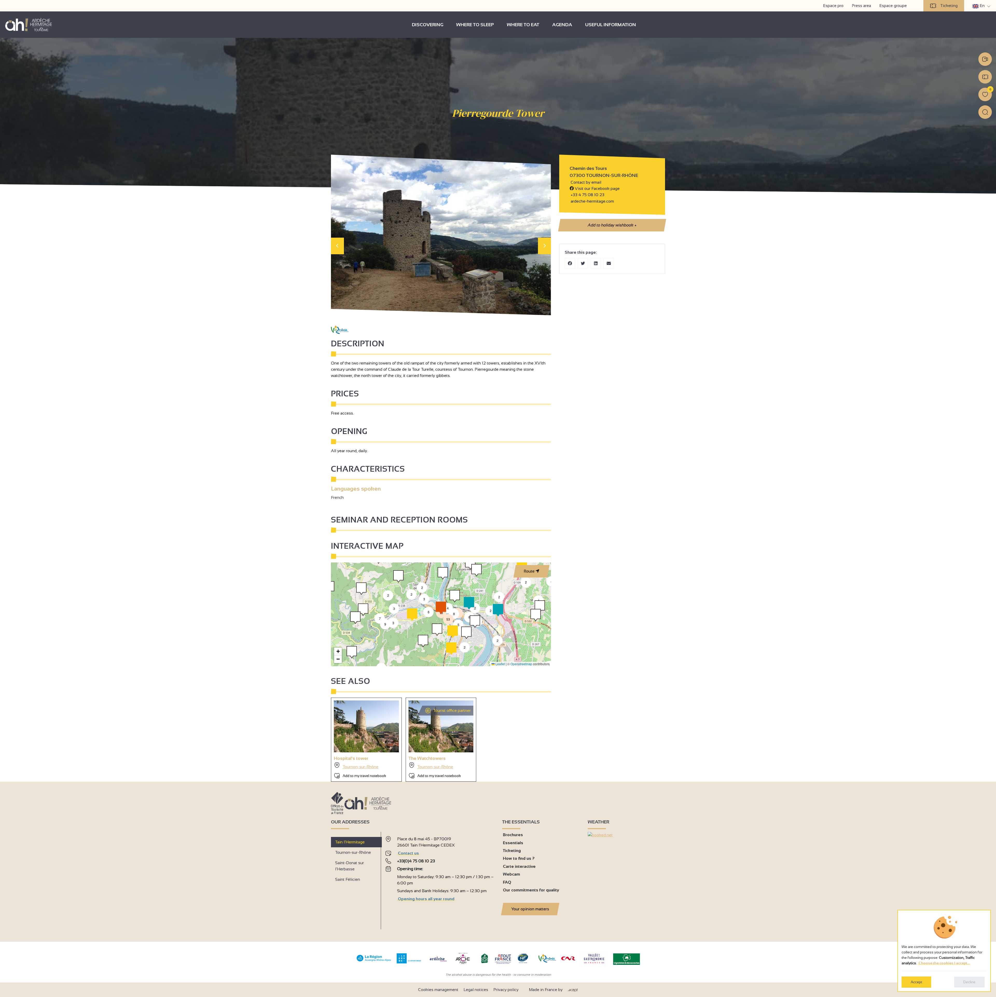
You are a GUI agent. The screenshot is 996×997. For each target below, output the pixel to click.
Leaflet (500, 664)
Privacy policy (505, 989)
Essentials (513, 843)
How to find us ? (519, 858)
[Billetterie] (985, 77)
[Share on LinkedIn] (596, 263)
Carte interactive (519, 866)
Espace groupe (893, 5)
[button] (497, 640)
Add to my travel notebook (364, 776)
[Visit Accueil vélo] (484, 962)
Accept (916, 982)
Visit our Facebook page (597, 188)
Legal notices (476, 989)
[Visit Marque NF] (522, 962)
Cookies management (438, 989)
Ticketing (949, 5)
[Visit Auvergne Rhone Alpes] (373, 961)
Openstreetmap (521, 664)
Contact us (408, 853)
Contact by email (585, 182)
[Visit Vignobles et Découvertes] (626, 959)
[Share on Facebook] (570, 263)
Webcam (511, 874)
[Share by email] (609, 263)
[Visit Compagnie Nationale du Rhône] (568, 959)
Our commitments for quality (531, 890)
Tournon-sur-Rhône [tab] (353, 852)
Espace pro (833, 5)
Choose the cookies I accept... (944, 963)
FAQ (507, 882)
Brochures (513, 835)
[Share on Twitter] (583, 263)
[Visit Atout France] (503, 959)
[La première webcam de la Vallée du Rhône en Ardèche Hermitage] (985, 59)
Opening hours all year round (426, 899)
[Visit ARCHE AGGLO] (462, 964)
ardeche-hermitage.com (592, 201)
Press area (861, 5)
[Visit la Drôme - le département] (409, 962)
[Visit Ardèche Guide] (438, 962)
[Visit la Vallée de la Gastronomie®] (594, 964)
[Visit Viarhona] (547, 961)
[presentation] (337, 246)
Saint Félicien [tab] (347, 879)
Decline (969, 982)
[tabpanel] (439, 878)
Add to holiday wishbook (612, 225)
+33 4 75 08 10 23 (587, 194)
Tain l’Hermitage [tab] (350, 842)
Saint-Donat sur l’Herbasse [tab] (349, 866)
